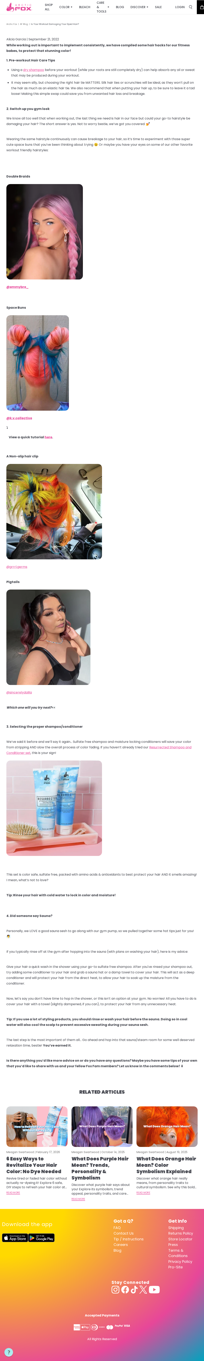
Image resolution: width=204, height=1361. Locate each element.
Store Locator (180, 1239)
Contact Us (124, 1233)
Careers (121, 1244)
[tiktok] (134, 1290)
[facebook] (125, 1290)
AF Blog (24, 24)
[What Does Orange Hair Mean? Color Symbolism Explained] (167, 1126)
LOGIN (180, 7)
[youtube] (154, 1290)
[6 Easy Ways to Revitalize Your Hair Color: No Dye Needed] (37, 1126)
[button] (8, 1352)
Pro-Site (175, 1267)
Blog (117, 1250)
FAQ (117, 1227)
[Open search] (191, 7)
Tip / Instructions (129, 1239)
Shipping (176, 1227)
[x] (143, 1290)
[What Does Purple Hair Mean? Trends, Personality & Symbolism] (102, 1126)
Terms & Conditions (178, 1253)
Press (173, 1244)
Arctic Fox (11, 24)
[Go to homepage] (19, 7)
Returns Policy (180, 1233)
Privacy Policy (180, 1261)
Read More (13, 1192)
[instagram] (116, 1290)
